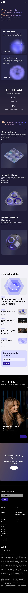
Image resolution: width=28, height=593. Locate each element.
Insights (3, 521)
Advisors (3, 512)
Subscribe (6, 363)
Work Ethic (3, 519)
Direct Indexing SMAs (19, 510)
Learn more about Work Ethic (8, 387)
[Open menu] (26, 2)
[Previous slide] (21, 436)
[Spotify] (7, 550)
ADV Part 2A (4, 529)
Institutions (3, 510)
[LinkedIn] (2, 550)
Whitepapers (4, 524)
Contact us (14, 467)
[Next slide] (24, 436)
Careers (16, 521)
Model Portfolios (18, 512)
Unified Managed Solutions (20, 514)
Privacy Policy (4, 535)
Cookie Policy (4, 540)
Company (17, 519)
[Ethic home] (3, 2)
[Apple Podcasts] (10, 550)
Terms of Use (4, 537)
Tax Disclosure (4, 533)
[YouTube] (4, 550)
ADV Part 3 (3, 531)
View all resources (5, 347)
